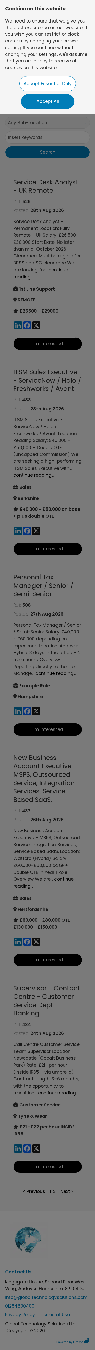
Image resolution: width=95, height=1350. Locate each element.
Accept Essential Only (48, 84)
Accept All (47, 101)
